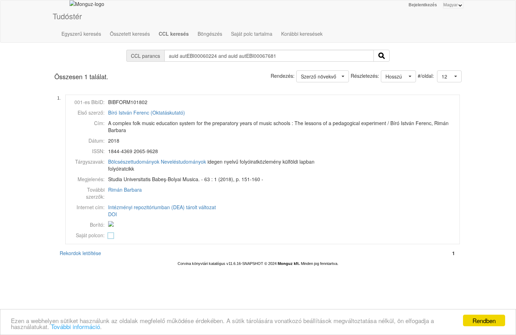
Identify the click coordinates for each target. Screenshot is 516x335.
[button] (449, 76)
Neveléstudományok (183, 161)
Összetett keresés (130, 33)
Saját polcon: (90, 235)
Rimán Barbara (125, 189)
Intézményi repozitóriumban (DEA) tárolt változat (162, 207)
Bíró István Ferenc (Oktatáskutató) (146, 112)
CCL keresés (174, 33)
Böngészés (210, 33)
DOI (112, 214)
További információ (75, 326)
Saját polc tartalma (251, 33)
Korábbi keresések (302, 33)
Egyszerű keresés (81, 33)
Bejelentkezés (423, 4)
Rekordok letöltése (80, 253)
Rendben (484, 320)
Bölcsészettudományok (133, 161)
